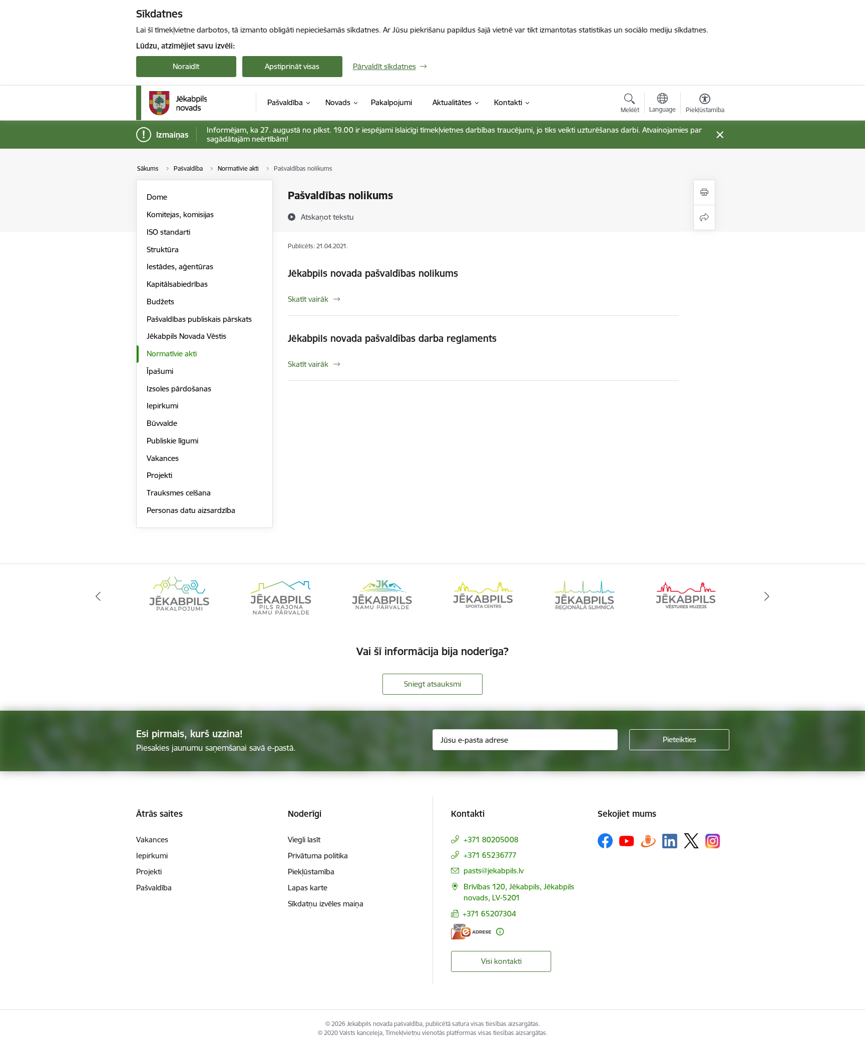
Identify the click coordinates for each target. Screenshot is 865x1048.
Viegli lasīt (304, 839)
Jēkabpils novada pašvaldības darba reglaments (392, 338)
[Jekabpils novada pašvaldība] (178, 103)
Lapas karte (307, 887)
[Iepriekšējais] (98, 596)
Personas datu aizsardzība (191, 510)
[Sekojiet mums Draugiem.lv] (648, 840)
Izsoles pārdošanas (179, 388)
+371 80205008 (491, 839)
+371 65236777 (490, 855)
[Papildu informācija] (500, 931)
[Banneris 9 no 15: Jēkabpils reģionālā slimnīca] (585, 596)
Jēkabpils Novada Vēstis (186, 336)
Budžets (160, 301)
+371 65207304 (489, 913)
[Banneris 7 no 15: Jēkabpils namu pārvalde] (382, 596)
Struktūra (163, 249)
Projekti (159, 475)
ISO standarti (168, 232)
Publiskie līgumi (172, 440)
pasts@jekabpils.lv (494, 870)
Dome (157, 197)
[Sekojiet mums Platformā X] (691, 840)
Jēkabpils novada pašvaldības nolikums (373, 273)
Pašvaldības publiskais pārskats (199, 319)
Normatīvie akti (172, 353)
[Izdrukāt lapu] (704, 192)
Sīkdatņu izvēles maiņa (325, 903)
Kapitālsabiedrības (177, 284)
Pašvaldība (154, 887)
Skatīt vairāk (308, 299)
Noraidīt (186, 66)
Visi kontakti (501, 961)
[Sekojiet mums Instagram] (712, 841)
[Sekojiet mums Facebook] (605, 840)
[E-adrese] (471, 931)
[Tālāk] (767, 596)
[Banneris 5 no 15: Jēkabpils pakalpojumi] (179, 596)
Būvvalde (162, 423)
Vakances (163, 458)
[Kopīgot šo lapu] (704, 217)
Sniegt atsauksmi (432, 684)
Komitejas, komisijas (180, 214)
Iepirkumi (162, 405)
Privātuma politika (318, 855)
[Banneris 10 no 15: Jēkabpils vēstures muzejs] (686, 596)
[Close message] (719, 135)
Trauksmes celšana (179, 492)
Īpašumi (160, 371)
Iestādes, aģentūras (180, 266)
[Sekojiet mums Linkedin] (669, 841)
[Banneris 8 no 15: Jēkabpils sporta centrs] (483, 596)
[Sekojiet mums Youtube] (626, 840)
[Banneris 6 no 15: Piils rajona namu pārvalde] (280, 596)
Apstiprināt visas (292, 66)
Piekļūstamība (311, 871)
